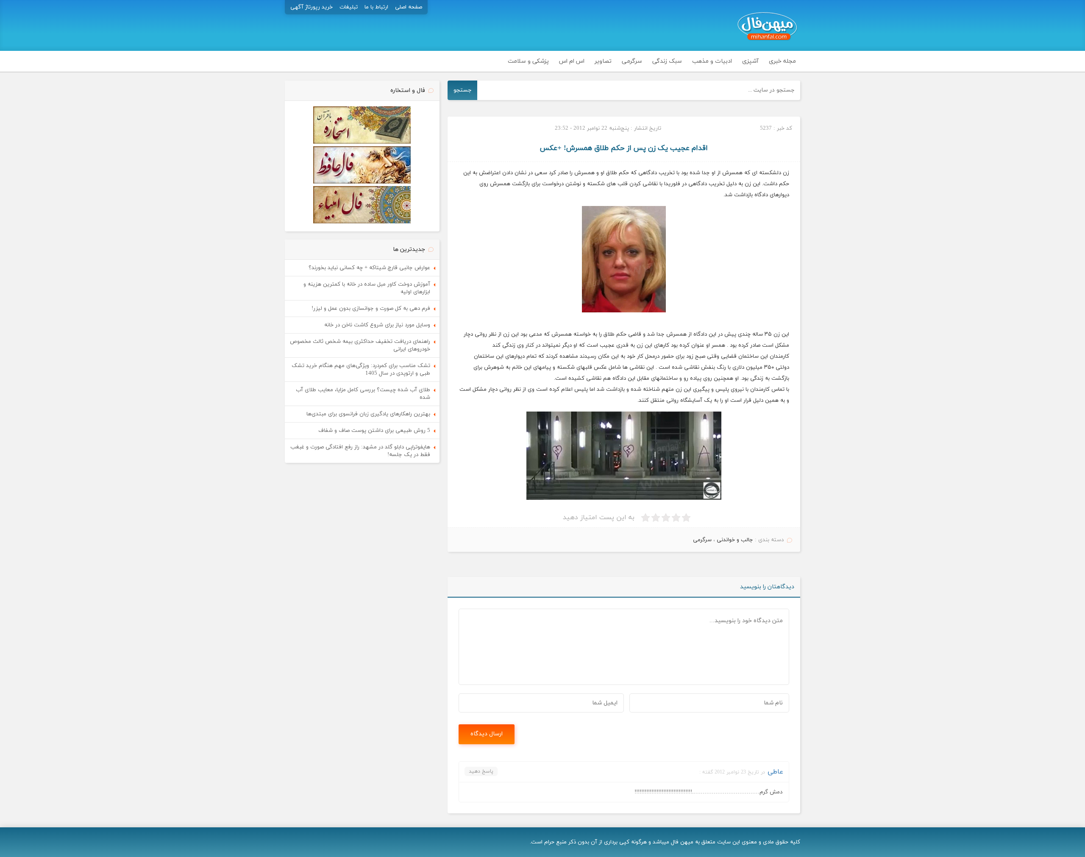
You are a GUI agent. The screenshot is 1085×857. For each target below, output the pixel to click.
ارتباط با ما (376, 7)
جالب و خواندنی (735, 540)
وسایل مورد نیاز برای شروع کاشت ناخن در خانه (377, 325)
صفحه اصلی (408, 7)
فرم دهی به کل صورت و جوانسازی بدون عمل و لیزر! (371, 308)
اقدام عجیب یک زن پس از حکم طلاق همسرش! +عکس (624, 148)
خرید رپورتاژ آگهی (311, 7)
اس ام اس (571, 61)
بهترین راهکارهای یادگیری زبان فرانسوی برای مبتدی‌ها (368, 414)
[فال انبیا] (362, 222)
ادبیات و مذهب (712, 61)
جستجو (462, 90)
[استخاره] (362, 142)
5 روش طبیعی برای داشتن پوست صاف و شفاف (374, 430)
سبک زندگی (667, 61)
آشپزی (750, 61)
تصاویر (603, 61)
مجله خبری (782, 61)
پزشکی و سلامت (528, 61)
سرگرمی (632, 61)
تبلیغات (348, 7)
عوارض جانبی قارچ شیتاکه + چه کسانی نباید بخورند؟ (369, 268)
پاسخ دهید (481, 771)
